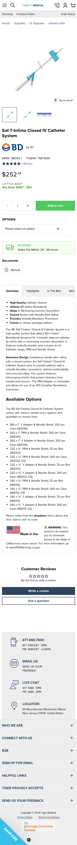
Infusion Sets (57, 23)
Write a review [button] (38, 591)
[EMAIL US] (38, 665)
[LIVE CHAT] (38, 687)
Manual (15, 270)
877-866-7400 (57, 5)
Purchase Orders (26, 14)
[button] (14, 831)
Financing (7, 14)
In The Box (54, 291)
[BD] (12, 147)
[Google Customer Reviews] (38, 826)
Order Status (68, 14)
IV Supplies (37, 23)
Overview (12, 291)
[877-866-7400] (38, 644)
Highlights (32, 291)
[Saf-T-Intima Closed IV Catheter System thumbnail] (9, 114)
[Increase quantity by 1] (28, 206)
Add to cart (55, 205)
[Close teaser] (29, 840)
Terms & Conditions (49, 817)
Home (6, 23)
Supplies (19, 23)
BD (32, 147)
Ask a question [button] (38, 600)
